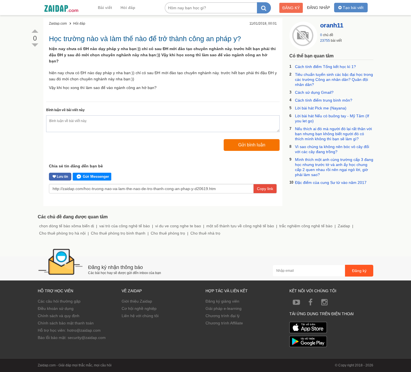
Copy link (265, 188)
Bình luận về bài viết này (65, 110)
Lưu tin (62, 177)
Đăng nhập (318, 7)
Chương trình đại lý (223, 315)
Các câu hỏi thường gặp (59, 301)
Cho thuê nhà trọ (205, 233)
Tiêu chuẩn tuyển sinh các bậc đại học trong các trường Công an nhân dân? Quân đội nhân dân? (334, 79)
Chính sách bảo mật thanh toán (66, 323)
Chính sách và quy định (58, 315)
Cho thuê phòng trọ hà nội (62, 233)
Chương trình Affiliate (224, 323)
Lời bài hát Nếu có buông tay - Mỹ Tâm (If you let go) (332, 118)
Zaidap (344, 226)
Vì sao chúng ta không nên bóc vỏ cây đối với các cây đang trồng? (332, 149)
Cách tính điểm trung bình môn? (323, 100)
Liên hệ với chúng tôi (140, 315)
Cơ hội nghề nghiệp (139, 308)
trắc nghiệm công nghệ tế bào (305, 226)
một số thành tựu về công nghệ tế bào (240, 226)
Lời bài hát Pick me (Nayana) (320, 108)
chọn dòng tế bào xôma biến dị (66, 226)
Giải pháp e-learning (224, 308)
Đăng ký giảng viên (222, 301)
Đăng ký (291, 8)
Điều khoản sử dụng (56, 308)
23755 (325, 41)
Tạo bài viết (352, 7)
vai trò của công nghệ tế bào (124, 226)
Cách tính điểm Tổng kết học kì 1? (325, 66)
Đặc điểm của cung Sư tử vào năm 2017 (331, 182)
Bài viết (105, 7)
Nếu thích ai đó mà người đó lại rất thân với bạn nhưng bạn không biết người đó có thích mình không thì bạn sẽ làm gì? (333, 134)
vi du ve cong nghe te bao (178, 226)
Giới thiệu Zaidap (137, 301)
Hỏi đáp (128, 7)
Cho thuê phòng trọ (168, 233)
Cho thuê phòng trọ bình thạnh (118, 233)
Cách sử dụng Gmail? (314, 92)
